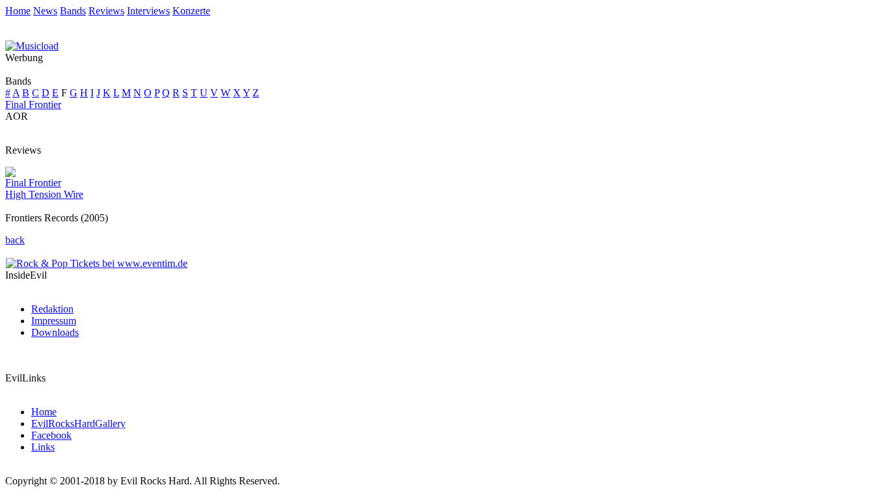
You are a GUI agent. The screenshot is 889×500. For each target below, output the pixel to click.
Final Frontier (33, 104)
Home (18, 10)
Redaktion (52, 308)
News (45, 10)
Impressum (53, 320)
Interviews (148, 10)
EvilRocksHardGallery (78, 423)
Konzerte (191, 10)
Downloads (55, 332)
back (15, 239)
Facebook (51, 435)
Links (43, 446)
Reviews (106, 10)
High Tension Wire (44, 194)
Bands (73, 10)
